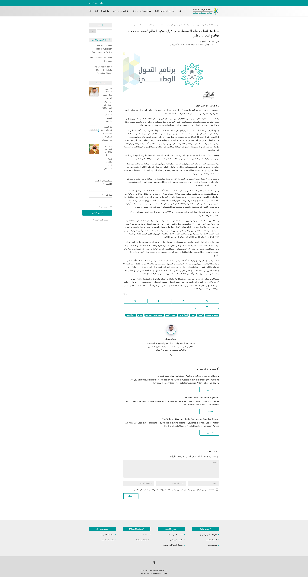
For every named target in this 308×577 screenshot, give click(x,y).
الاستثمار (200, 315)
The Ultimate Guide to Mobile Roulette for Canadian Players (190, 419)
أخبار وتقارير (173, 44)
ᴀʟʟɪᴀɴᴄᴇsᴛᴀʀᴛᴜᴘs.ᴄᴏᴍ (150, 570)
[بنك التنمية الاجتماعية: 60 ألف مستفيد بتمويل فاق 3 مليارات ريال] (94, 130)
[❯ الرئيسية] (180, 11)
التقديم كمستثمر (176, 540)
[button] (302, 561)
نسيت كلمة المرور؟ (100, 220)
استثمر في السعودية (212, 315)
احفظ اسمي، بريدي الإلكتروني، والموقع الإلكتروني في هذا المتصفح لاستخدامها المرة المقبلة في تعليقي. (174, 490)
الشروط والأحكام (107, 540)
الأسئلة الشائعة (211, 540)
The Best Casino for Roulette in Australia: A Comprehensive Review (187, 376)
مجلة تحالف (144, 535)
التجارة (193, 315)
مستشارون (212, 545)
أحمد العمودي (205, 41)
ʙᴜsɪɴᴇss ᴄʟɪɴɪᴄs (160, 573)
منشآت (140, 315)
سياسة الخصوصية (107, 535)
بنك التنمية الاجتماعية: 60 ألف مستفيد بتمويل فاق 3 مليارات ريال (106, 133)
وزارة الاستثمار (130, 315)
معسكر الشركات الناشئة (173, 545)
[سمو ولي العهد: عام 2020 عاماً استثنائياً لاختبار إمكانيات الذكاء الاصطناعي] (94, 149)
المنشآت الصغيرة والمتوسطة (154, 315)
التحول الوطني (183, 315)
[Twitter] (171, 356)
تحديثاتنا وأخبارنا (142, 540)
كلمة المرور (107, 195)
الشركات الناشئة (171, 315)
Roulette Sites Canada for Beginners (202, 397)
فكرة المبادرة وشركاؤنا (208, 535)
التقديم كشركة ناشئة (175, 535)
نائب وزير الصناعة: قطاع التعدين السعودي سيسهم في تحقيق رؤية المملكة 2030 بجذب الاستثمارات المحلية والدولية (107, 104)
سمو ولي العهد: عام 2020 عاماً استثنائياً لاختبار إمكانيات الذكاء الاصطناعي (108, 157)
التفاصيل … (209, 390)
